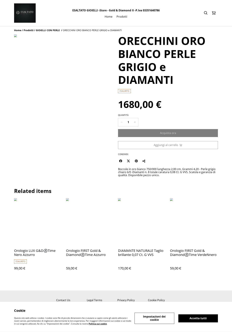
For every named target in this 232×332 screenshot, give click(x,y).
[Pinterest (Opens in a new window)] (136, 160)
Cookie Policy (156, 300)
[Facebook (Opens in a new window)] (120, 160)
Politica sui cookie (98, 323)
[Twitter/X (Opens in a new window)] (128, 160)
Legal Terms (94, 300)
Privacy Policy (126, 300)
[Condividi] (144, 160)
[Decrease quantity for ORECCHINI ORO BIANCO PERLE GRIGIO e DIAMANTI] (121, 122)
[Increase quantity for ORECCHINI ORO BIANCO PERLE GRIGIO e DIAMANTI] (134, 122)
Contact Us (63, 300)
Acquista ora (168, 133)
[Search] (206, 13)
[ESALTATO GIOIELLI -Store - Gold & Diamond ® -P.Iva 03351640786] (25, 13)
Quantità (123, 115)
